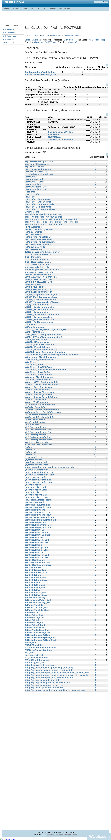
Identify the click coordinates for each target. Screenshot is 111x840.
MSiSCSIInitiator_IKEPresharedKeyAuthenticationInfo (51, 354)
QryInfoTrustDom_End (36, 462)
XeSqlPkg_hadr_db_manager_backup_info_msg (49, 667)
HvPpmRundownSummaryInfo (40, 242)
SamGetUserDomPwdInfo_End (40, 72)
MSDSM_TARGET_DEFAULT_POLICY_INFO (46, 329)
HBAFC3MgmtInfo (33, 227)
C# (46, 42)
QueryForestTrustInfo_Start (38, 482)
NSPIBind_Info (32, 425)
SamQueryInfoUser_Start (37, 557)
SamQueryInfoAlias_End (37, 532)
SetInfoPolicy (31, 612)
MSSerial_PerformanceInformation (42, 410)
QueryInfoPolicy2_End (36, 495)
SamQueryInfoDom (34, 537)
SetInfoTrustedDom (34, 627)
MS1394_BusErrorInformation (39, 309)
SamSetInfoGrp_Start (35, 587)
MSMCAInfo (30, 362)
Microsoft (72, 42)
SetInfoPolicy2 (32, 620)
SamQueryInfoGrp (34, 545)
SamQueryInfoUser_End (37, 555)
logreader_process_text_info (39, 272)
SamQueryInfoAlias (34, 530)
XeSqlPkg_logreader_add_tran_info (42, 680)
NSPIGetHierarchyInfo (35, 427)
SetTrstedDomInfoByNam (37, 635)
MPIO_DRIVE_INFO (34, 287)
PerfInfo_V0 (30, 450)
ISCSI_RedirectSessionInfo (38, 262)
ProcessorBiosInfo (34, 457)
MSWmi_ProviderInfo (35, 420)
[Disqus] (66, 718)
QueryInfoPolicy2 (33, 492)
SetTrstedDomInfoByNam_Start (40, 640)
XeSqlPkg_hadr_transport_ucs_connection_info (49, 677)
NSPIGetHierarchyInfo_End (38, 430)
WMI (26, 35)
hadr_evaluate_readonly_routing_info (43, 217)
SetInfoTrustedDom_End (37, 630)
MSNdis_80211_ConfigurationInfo (41, 382)
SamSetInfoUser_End (35, 592)
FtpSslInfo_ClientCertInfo (37, 199)
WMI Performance (9, 36)
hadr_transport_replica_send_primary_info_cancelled (51, 222)
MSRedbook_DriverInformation (40, 405)
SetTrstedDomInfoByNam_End (40, 637)
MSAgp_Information (34, 327)
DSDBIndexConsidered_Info (39, 174)
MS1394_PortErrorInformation (39, 322)
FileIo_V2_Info (32, 194)
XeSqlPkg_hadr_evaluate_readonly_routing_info (49, 670)
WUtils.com (99, 836)
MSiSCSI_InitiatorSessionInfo (39, 344)
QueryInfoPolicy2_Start (36, 497)
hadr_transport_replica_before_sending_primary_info (51, 219)
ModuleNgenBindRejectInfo (38, 274)
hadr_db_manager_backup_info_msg (43, 214)
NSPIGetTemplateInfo (35, 435)
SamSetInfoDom (33, 575)
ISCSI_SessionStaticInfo (37, 264)
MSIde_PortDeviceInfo (36, 339)
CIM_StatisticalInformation (38, 169)
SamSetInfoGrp (32, 582)
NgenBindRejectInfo (35, 422)
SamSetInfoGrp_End (35, 585)
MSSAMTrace (56, 35)
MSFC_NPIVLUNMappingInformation (43, 334)
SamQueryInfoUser (34, 552)
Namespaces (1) (97, 40)
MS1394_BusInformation (37, 312)
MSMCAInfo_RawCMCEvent (38, 367)
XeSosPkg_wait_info (35, 662)
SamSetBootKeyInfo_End (37, 562)
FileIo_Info (30, 192)
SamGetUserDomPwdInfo (72, 35)
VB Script (38, 42)
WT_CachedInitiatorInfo (36, 657)
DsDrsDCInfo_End (34, 179)
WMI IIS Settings (9, 39)
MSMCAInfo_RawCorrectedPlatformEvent (45, 369)
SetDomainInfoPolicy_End (38, 600)
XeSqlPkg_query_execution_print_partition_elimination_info (55, 690)
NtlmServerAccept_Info (36, 442)
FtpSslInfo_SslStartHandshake (40, 209)
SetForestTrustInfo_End (36, 607)
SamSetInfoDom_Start (36, 580)
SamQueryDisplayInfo (35, 522)
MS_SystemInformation (36, 304)
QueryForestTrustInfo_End (38, 480)
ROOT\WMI (34, 35)
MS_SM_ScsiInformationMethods (41, 299)
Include (6, 9)
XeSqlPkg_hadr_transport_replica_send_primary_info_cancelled (57, 675)
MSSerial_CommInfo (35, 407)
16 (95, 455)
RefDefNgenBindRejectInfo (38, 500)
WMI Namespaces (9, 33)
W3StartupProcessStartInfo (38, 650)
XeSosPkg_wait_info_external (39, 665)
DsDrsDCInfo (31, 177)
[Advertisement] (55, 16)
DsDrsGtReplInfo (33, 184)
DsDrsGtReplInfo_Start (36, 189)
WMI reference (8, 29)
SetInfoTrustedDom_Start (37, 632)
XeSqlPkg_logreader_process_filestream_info (47, 682)
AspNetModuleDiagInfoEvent (39, 162)
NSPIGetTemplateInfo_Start (38, 440)
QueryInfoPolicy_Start (36, 490)
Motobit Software (55, 835)
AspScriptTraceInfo (34, 167)
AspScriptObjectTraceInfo (37, 164)
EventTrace (45, 35)
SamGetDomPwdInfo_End (38, 512)
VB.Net (52, 42)
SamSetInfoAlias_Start (36, 572)
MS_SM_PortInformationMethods (41, 297)
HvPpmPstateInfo (33, 234)
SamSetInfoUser (33, 590)
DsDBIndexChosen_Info (37, 172)
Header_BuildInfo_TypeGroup (39, 229)
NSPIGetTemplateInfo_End (38, 437)
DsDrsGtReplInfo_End (36, 187)
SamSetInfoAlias (33, 567)
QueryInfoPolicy (33, 485)
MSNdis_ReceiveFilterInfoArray (40, 392)
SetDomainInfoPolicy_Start (38, 602)
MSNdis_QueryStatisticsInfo (39, 387)
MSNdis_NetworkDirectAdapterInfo (42, 384)
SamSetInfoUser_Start (36, 595)
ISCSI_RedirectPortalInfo (37, 259)
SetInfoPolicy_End (34, 615)
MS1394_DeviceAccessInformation (42, 314)
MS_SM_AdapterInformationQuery (42, 294)
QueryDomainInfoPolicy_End (39, 472)
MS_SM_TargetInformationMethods (42, 302)
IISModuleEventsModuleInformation (42, 252)
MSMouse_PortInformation (38, 379)
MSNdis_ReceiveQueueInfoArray (41, 397)
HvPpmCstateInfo (33, 232)
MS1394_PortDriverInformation (40, 319)
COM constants (9, 43)
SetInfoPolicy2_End (34, 622)
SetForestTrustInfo (34, 605)
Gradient (52, 9)
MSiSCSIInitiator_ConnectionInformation (45, 352)
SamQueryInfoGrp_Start (36, 550)
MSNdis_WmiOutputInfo (36, 402)
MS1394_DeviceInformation (38, 317)
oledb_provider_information (38, 445)
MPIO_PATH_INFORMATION (38, 292)
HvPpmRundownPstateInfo (38, 239)
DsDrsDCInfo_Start (34, 182)
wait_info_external (34, 655)
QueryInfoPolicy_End (35, 487)
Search (24, 9)
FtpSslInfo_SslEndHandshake (40, 204)
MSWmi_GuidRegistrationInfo (39, 417)
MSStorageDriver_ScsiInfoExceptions (43, 412)
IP (44, 9)
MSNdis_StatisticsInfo (36, 399)
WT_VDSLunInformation (37, 660)
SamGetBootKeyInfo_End (37, 505)
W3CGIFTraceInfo (33, 645)
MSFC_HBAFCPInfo (34, 332)
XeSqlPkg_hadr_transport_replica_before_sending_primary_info (57, 672)
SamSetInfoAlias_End (35, 570)
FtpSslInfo (30, 197)
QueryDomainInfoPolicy (36, 470)
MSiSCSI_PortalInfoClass (37, 347)
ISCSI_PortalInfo (33, 257)
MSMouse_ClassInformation (39, 377)
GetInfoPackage (33, 212)
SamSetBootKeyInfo (35, 560)
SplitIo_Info (30, 642)
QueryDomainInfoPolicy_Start (39, 475)
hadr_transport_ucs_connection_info (43, 224)
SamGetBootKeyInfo (35, 502)
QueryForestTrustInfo (35, 477)
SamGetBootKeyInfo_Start (38, 507)
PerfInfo (28, 447)
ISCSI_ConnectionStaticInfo (38, 254)
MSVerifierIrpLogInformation (39, 415)
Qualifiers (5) (70, 40)
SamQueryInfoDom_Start (37, 542)
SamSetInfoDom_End (35, 577)
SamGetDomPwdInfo (35, 510)
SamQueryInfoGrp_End (36, 547)
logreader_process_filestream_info (42, 269)
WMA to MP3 (35, 9)
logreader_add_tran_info (37, 267)
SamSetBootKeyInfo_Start (38, 565)
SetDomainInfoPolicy (35, 597)
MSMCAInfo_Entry (34, 364)
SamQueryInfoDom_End (37, 540)
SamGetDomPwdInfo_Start (38, 515)
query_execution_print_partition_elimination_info (49, 467)
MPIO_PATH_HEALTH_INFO (38, 289)
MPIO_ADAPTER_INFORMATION (41, 277)
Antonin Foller (70, 835)
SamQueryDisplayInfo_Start (38, 527)
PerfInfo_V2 (30, 455)
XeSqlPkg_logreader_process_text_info (44, 685)
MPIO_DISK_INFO (33, 284)
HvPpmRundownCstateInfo (38, 237)
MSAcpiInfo (30, 324)
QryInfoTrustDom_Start (36, 465)
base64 (15, 9)
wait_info (29, 652)
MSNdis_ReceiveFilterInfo (37, 389)
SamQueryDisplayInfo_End (38, 525)
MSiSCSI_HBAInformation (37, 342)
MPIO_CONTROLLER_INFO (38, 279)
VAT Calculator (64, 9)
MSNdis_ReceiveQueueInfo (38, 394)
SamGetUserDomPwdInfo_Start (40, 74)
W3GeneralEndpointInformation (40, 647)
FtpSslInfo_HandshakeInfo (38, 202)
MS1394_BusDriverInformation (40, 307)
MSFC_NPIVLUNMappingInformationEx (44, 337)
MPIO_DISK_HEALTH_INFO (38, 282)
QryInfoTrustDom (33, 460)
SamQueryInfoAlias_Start (37, 535)
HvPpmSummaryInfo (35, 247)
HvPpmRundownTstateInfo (38, 244)
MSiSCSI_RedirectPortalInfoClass (41, 349)
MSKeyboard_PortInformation (39, 359)
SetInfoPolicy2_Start (35, 625)
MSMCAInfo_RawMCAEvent (38, 374)
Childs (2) (36, 40)
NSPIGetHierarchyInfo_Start (38, 432)
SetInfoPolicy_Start (34, 617)
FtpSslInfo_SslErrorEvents (38, 207)
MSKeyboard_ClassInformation (40, 357)
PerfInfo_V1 (30, 452)
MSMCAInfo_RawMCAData (38, 372)
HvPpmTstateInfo (33, 249)
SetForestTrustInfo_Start (37, 610)
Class (27, 40)
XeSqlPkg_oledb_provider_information (44, 687)
